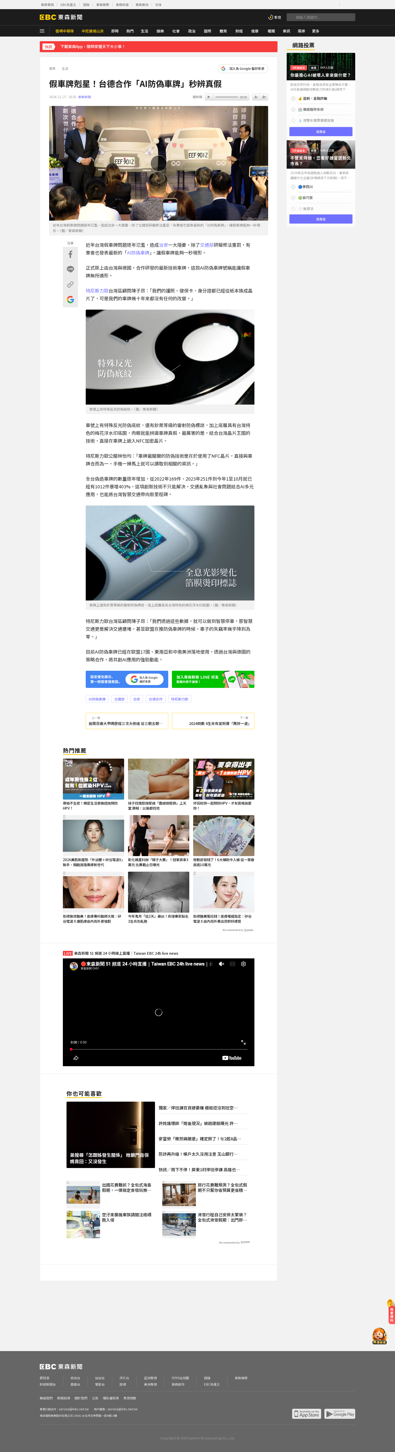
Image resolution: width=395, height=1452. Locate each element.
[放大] (256, 97)
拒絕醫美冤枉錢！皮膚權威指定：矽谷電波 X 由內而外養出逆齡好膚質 (222, 919)
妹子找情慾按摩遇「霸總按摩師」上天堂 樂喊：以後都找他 (157, 806)
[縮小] (264, 97)
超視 (123, 1384)
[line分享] (70, 269)
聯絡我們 (46, 1398)
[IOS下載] (344, 4)
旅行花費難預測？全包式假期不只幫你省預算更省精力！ (222, 1187)
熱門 (130, 31)
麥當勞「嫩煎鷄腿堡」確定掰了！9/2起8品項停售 (200, 1138)
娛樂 (160, 31)
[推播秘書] (379, 1337)
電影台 (100, 1384)
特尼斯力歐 (97, 290)
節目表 (44, 1378)
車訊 (286, 31)
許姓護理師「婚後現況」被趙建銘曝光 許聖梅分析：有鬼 (198, 1123)
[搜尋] (291, 17)
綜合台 (75, 1378)
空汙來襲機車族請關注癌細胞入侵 (126, 1217)
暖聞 (271, 31)
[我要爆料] (392, 1313)
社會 (176, 31)
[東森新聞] (61, 17)
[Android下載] (351, 4)
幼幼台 (100, 1378)
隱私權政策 (111, 1398)
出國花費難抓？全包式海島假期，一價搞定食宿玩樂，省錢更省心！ (126, 1187)
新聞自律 (63, 1398)
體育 (223, 31)
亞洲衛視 (150, 1378)
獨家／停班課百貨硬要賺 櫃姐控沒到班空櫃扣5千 (198, 1107)
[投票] (321, 96)
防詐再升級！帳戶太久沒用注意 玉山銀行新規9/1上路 (198, 1154)
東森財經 (122, 4)
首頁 (52, 68)
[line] (320, 4)
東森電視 (47, 4)
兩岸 (301, 31)
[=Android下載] (339, 1414)
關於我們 (81, 1398)
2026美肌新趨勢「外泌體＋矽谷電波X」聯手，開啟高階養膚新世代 (93, 862)
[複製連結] (70, 284)
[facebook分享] (70, 254)
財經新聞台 (48, 1384)
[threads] (327, 4)
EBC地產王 (68, 4)
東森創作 (178, 1384)
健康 (255, 31)
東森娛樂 (102, 4)
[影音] (274, 17)
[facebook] (299, 4)
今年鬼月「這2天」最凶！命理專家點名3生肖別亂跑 (158, 919)
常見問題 (129, 1398)
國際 (207, 31)
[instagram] (313, 4)
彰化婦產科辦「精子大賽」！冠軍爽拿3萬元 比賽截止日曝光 (158, 862)
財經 (239, 31)
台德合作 (156, 699)
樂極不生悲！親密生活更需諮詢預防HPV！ (90, 806)
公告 (95, 1398)
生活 (144, 31)
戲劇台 (75, 1384)
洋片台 (124, 1378)
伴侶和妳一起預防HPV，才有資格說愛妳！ (222, 806)
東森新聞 (84, 97)
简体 (158, 4)
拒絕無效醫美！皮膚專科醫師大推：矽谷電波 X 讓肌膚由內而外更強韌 (92, 919)
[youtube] (306, 4)
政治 (191, 31)
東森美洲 (142, 4)
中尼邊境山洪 (93, 31)
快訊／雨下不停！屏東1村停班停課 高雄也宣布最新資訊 (199, 1169)
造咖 (86, 4)
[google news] (334, 4)
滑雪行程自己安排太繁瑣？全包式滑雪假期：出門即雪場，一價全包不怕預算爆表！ (222, 1217)
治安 (163, 244)
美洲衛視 (150, 1384)
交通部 (207, 244)
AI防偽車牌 (138, 252)
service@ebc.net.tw (74, 1409)
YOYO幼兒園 (180, 1378)
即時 (115, 31)
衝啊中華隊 (65, 31)
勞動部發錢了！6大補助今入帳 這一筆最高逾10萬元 (223, 862)
